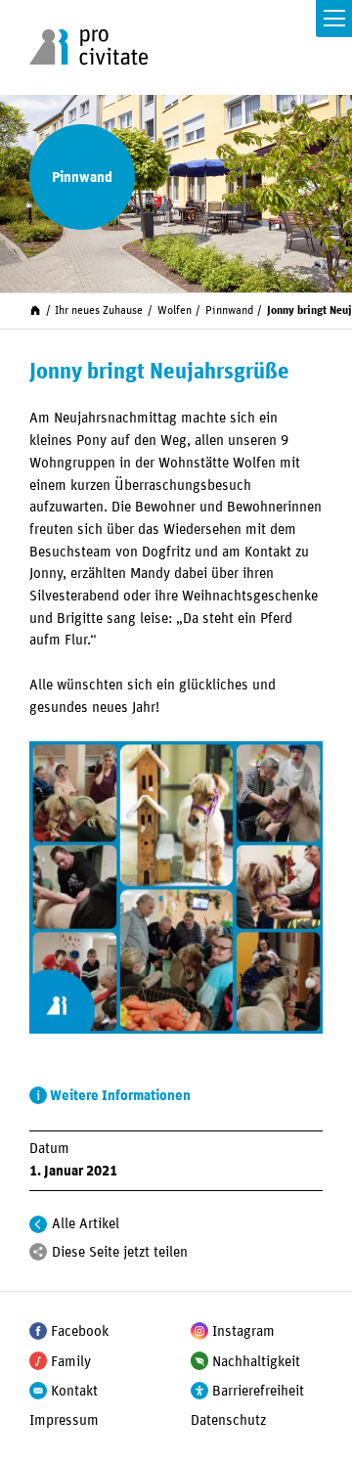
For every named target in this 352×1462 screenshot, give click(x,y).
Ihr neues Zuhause (99, 310)
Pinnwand (229, 310)
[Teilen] (38, 1252)
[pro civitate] (88, 47)
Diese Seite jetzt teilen (120, 1252)
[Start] (35, 310)
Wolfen (174, 310)
